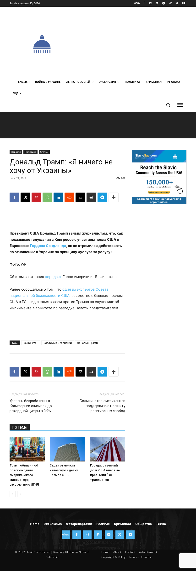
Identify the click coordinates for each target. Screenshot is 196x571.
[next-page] (20, 494)
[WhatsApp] (47, 197)
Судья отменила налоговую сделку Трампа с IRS (64, 470)
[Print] (91, 197)
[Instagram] (150, 3)
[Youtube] (183, 3)
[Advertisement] (135, 42)
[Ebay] (137, 3)
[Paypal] (157, 3)
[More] (114, 197)
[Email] (80, 197)
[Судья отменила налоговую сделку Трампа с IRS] (67, 449)
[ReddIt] (69, 197)
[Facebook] (144, 3)
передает (53, 276)
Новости (16, 151)
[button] (168, 104)
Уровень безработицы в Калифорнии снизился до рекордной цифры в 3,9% (31, 406)
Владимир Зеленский (58, 343)
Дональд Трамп (87, 343)
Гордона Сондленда (48, 245)
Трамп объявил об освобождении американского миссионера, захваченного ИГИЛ (24, 475)
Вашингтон (30, 343)
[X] (177, 3)
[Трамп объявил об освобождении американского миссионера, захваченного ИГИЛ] (27, 449)
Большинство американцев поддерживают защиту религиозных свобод (102, 406)
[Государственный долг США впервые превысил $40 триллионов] (107, 449)
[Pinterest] (36, 197)
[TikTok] (170, 3)
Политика (30, 151)
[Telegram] (164, 3)
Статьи (44, 151)
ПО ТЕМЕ (19, 428)
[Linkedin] (58, 197)
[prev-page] (13, 494)
